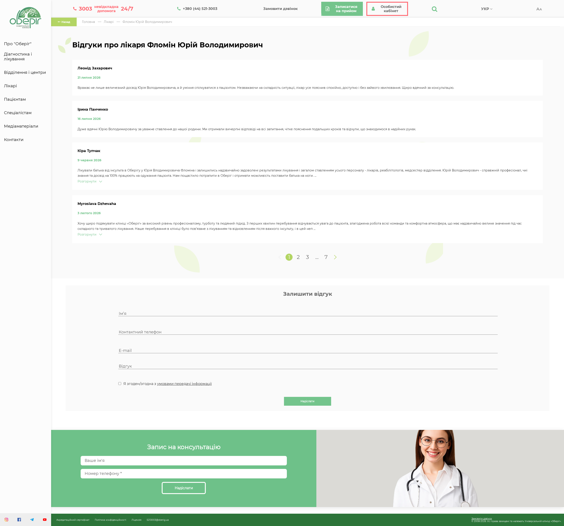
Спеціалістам (18, 112)
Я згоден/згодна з (167, 384)
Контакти (14, 139)
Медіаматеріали (21, 126)
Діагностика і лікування (18, 56)
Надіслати (307, 401)
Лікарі (10, 86)
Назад (65, 22)
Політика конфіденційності (110, 520)
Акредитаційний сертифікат (72, 520)
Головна (88, 22)
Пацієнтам (15, 99)
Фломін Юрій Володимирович (147, 22)
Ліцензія (136, 520)
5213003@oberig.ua (158, 520)
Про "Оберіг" (18, 43)
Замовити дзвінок (481, 518)
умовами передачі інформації (184, 384)
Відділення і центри (25, 72)
